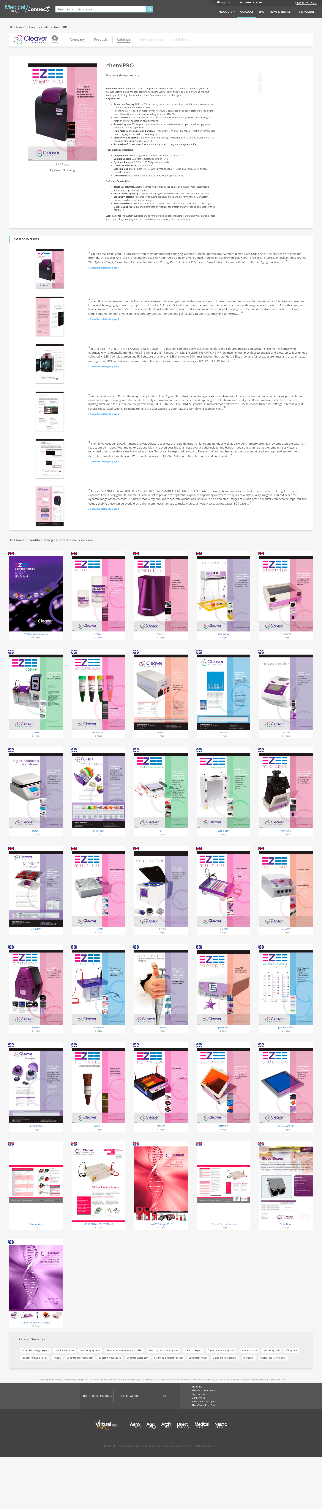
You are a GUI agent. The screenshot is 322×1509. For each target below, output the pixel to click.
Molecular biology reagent (35, 1350)
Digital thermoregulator (225, 1357)
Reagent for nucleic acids (35, 1357)
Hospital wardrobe (64, 1350)
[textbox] (100, 9)
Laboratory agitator (90, 1350)
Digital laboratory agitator (221, 1350)
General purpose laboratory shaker (124, 1350)
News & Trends (280, 11)
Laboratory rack (249, 1350)
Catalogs (247, 11)
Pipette (57, 1357)
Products (225, 11)
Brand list (197, 1386)
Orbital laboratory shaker (273, 1357)
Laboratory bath (271, 1350)
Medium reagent (193, 1350)
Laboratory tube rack (110, 1357)
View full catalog (64, 170)
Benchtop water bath (137, 1357)
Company (77, 39)
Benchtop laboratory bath (80, 1357)
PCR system (291, 1350)
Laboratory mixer (198, 1357)
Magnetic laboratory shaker (168, 1357)
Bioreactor (248, 1357)
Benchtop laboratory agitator (164, 1350)
